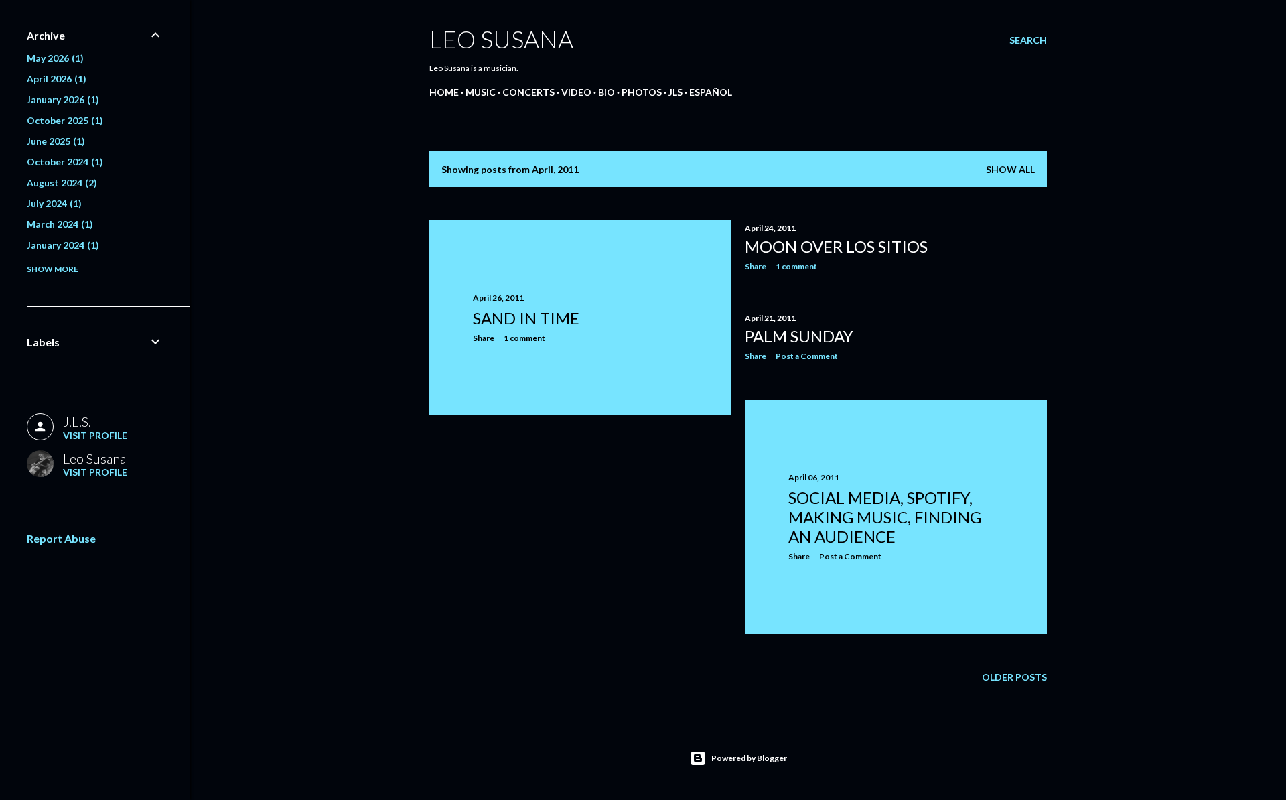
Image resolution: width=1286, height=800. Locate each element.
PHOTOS (642, 92)
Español (710, 92)
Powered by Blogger (749, 758)
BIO (606, 92)
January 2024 (61, 245)
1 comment (524, 338)
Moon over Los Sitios (836, 246)
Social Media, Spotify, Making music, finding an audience (884, 517)
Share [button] (483, 338)
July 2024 (52, 203)
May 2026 (53, 58)
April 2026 (55, 78)
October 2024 (63, 162)
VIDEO (576, 92)
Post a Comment (807, 356)
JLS (675, 92)
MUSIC (481, 92)
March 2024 (58, 224)
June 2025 (54, 141)
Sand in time (526, 318)
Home (444, 92)
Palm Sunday (799, 336)
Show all (1010, 169)
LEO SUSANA (501, 39)
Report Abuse (61, 538)
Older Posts (1014, 677)
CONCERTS (528, 92)
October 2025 (63, 120)
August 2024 (60, 182)
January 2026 (61, 99)
